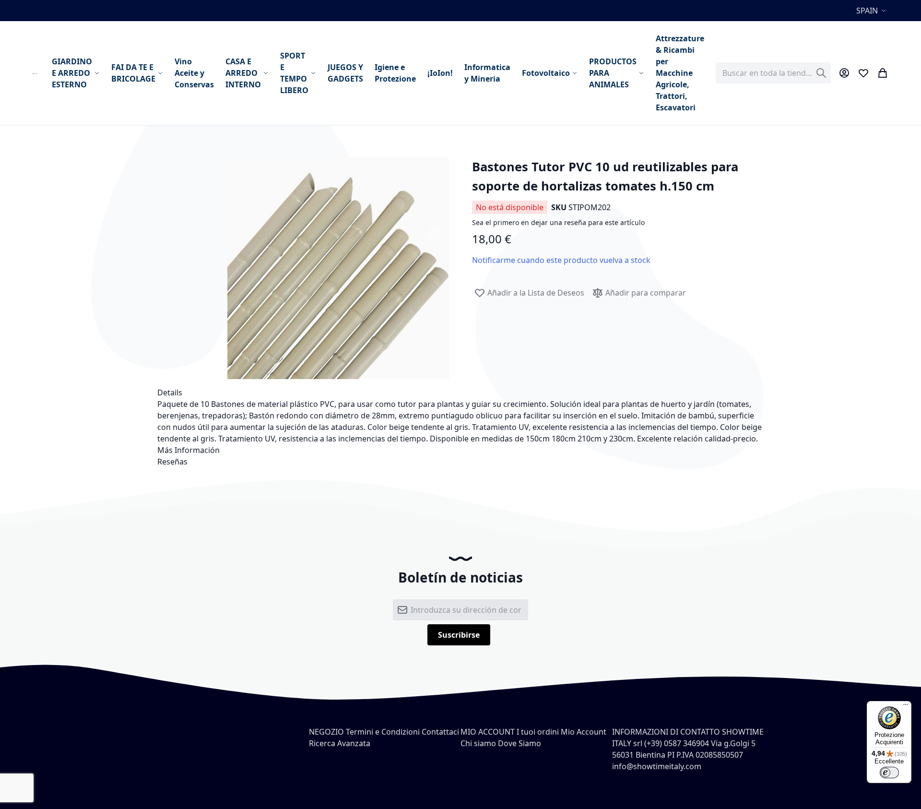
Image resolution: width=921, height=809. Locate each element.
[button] (872, 10)
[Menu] (905, 707)
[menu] (378, 73)
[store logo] (36, 73)
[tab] (460, 392)
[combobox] (773, 72)
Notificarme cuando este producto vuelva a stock (561, 260)
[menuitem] (76, 73)
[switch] (889, 772)
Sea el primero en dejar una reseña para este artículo (558, 222)
